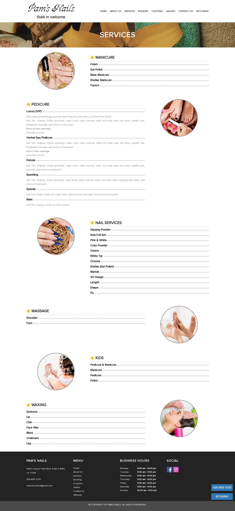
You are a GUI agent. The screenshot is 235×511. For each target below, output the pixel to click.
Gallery (170, 11)
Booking (143, 11)
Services (129, 11)
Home (103, 11)
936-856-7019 (222, 487)
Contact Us (186, 11)
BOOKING (222, 496)
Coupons (157, 11)
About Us (115, 11)
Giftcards (202, 11)
